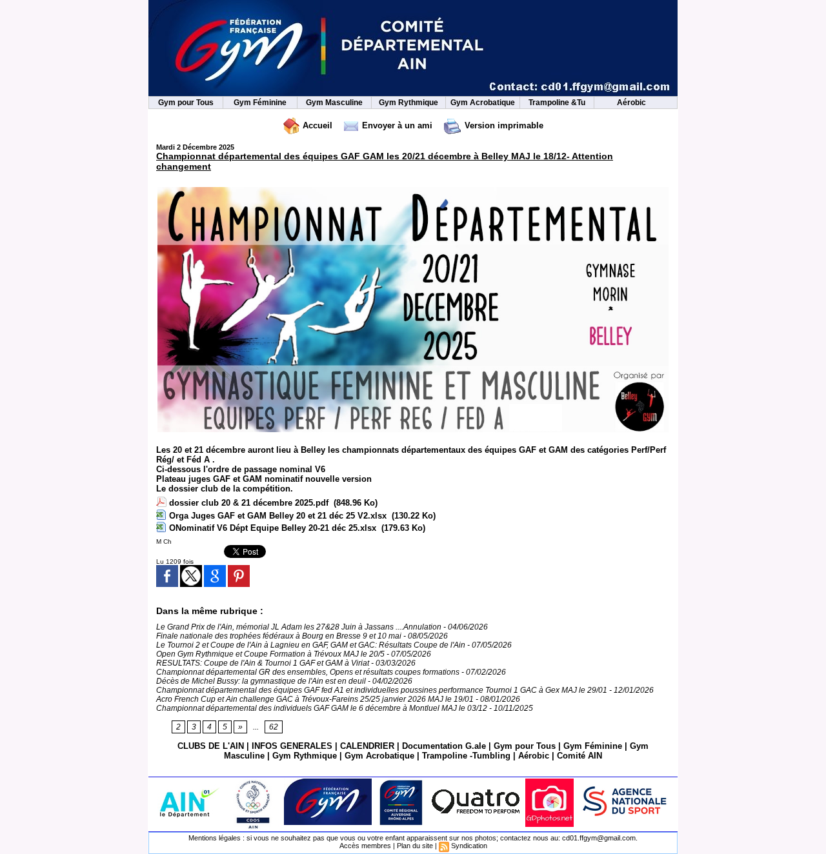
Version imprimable (502, 125)
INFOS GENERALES (292, 746)
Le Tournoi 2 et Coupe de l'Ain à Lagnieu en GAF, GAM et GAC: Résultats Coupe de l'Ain (310, 645)
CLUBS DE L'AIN (210, 746)
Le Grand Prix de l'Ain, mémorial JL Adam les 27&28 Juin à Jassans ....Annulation (298, 626)
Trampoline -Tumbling (466, 755)
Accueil (316, 125)
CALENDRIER (367, 746)
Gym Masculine (334, 102)
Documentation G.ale (444, 746)
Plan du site (415, 845)
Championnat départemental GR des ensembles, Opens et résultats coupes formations (307, 672)
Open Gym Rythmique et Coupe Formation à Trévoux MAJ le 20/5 (270, 654)
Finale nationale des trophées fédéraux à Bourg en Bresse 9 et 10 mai (278, 635)
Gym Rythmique (408, 102)
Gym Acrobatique (482, 102)
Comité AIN (579, 755)
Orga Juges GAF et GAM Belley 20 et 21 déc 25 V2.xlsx (278, 516)
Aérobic (631, 102)
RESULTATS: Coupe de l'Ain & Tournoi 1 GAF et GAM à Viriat (263, 663)
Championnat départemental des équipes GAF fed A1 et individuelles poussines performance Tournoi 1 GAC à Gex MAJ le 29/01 (381, 690)
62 (273, 726)
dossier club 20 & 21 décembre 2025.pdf (248, 503)
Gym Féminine (260, 102)
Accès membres (365, 845)
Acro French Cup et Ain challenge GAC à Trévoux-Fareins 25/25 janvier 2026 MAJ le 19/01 (315, 699)
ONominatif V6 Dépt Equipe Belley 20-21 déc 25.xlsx (272, 528)
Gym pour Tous (186, 102)
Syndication (469, 845)
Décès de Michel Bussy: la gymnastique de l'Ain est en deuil (261, 681)
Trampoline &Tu (557, 102)
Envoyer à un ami (395, 125)
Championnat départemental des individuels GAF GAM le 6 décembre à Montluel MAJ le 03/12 (321, 708)
